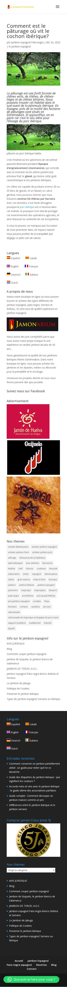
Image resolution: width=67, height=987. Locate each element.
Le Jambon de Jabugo (19, 683)
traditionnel (35, 622)
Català (33, 258)
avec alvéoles (32, 563)
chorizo (29, 568)
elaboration (14, 574)
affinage (12, 557)
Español (15, 258)
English (14, 266)
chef (20, 568)
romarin (24, 606)
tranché (47, 622)
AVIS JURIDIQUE (16, 643)
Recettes (41, 964)
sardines (35, 606)
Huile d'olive (39, 579)
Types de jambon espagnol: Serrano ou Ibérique (33, 699)
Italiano (33, 274)
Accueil (19, 960)
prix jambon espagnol (19, 601)
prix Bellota (27, 595)
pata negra (13, 595)
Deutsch (15, 274)
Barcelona (47, 563)
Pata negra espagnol (19, 964)
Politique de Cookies (18, 688)
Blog (9, 648)
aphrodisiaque (15, 563)
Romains (12, 606)
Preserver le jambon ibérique (23, 693)
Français (33, 266)
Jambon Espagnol (38, 960)
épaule (11, 628)
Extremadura (51, 574)
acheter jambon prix (42, 552)
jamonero (13, 590)
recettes (37, 601)
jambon (12, 585)
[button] (31, 979)
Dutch (14, 282)
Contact (32, 968)
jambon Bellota (26, 585)
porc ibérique (27, 207)
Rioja (46, 601)
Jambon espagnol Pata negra (27, 42)
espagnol (36, 574)
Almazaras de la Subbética (32, 557)
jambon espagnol (46, 585)
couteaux (41, 568)
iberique (53, 579)
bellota (11, 568)
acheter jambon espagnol (44, 546)
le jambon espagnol (20, 46)
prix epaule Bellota (46, 595)
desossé (53, 568)
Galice (11, 579)
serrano (47, 606)
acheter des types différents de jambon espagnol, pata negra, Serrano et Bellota (30, 305)
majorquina (40, 590)
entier (26, 574)
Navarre (53, 590)
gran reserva (24, 579)
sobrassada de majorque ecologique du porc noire (33, 617)
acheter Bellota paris (18, 546)
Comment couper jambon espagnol (26, 654)
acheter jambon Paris (18, 552)
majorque (26, 590)
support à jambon (17, 622)
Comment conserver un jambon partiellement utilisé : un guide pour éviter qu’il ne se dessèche (34, 767)
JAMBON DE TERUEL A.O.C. (22, 668)
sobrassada (14, 612)
